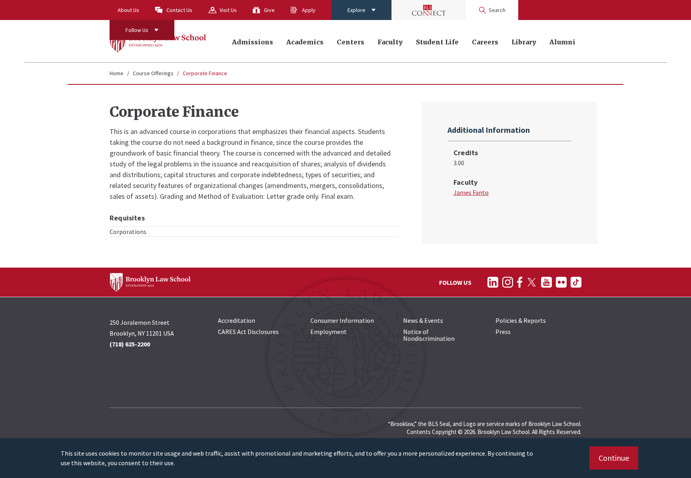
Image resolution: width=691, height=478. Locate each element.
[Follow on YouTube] (546, 282)
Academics (305, 42)
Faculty (390, 42)
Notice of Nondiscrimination (429, 335)
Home (117, 73)
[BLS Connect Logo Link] (428, 10)
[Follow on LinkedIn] (492, 282)
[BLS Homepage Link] (158, 41)
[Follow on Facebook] (519, 282)
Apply (309, 10)
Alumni (562, 42)
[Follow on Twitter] (531, 282)
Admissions (252, 42)
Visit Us (228, 10)
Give (269, 10)
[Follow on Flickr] (561, 282)
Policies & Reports (520, 320)
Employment (328, 332)
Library (523, 42)
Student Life (437, 42)
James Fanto (471, 192)
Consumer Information (342, 320)
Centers (350, 42)
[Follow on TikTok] (576, 282)
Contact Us (179, 10)
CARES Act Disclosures (248, 332)
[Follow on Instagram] (507, 282)
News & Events (423, 320)
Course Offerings (153, 73)
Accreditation (236, 320)
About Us (128, 10)
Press (503, 332)
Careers (485, 42)
